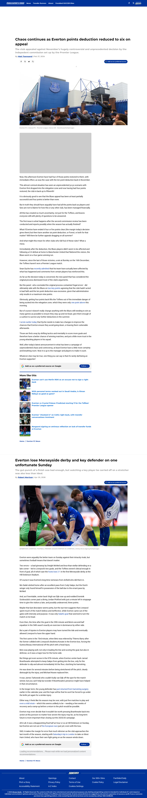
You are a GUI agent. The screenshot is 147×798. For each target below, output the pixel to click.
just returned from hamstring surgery (72, 689)
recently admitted (41, 268)
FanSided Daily (119, 778)
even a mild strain (27, 703)
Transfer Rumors (39, 3)
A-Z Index (52, 786)
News (28, 3)
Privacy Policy (54, 782)
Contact (72, 778)
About (50, 3)
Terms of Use (74, 782)
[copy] (32, 61)
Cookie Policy (98, 782)
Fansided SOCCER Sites (64, 3)
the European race (50, 726)
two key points (54, 288)
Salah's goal (63, 614)
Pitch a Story (24, 782)
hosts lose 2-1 (54, 572)
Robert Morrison (25, 477)
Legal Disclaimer (120, 782)
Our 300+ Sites (98, 778)
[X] (133, 3)
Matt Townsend (25, 56)
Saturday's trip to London (64, 734)
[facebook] (129, 3)
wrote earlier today (29, 322)
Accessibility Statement (29, 786)
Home (22, 441)
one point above (78, 302)
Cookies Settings (76, 786)
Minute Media (17, 792)
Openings (52, 778)
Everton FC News (33, 441)
